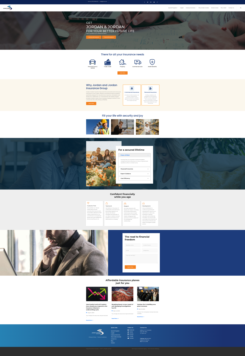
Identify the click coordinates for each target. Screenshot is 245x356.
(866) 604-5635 (148, 338)
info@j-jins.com (103, 1)
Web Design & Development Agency (139, 348)
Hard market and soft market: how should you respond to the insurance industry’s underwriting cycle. (96, 307)
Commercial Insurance (93, 37)
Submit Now (130, 267)
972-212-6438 (145, 341)
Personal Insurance (109, 37)
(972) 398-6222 (146, 340)
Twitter (131, 332)
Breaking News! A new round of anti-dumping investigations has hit (122, 306)
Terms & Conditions (102, 337)
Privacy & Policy (92, 337)
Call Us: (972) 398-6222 (93, 1)
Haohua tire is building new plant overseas (146, 305)
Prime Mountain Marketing (153, 348)
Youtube (132, 338)
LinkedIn (131, 334)
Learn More (122, 73)
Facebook (131, 330)
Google (131, 336)
